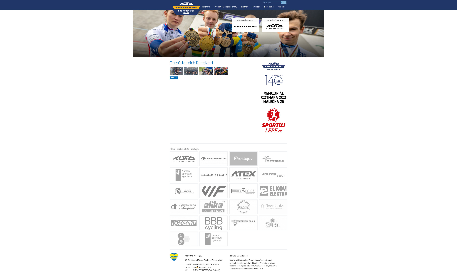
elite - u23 (173, 77)
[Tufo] (184, 159)
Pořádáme (269, 6)
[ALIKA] (213, 207)
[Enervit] (184, 223)
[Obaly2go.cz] (243, 191)
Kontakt (281, 6)
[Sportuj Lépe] (274, 120)
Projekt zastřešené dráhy (225, 6)
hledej (283, 2)
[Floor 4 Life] (273, 207)
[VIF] (213, 191)
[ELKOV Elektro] (273, 191)
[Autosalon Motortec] (273, 175)
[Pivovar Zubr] (273, 223)
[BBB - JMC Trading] (213, 223)
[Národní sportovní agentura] (184, 175)
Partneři (244, 6)
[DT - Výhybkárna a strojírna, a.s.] (184, 207)
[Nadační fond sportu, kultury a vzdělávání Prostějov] (184, 239)
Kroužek (256, 6)
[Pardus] (213, 159)
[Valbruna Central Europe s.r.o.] (243, 223)
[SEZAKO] (243, 207)
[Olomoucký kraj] (273, 159)
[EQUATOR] (213, 175)
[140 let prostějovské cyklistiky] (274, 74)
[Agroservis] (184, 191)
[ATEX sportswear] (243, 175)
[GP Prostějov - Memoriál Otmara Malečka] (274, 97)
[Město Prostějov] (243, 159)
